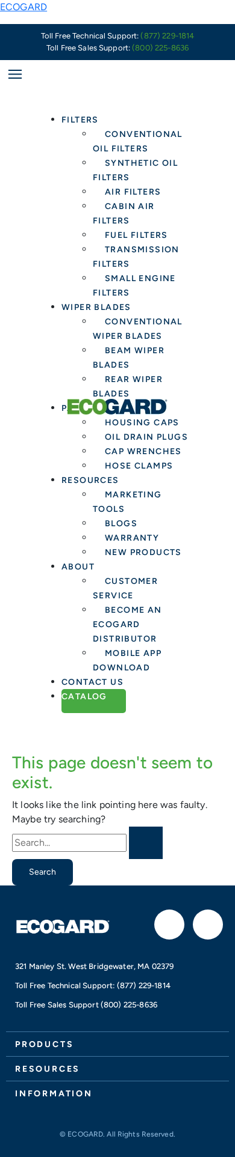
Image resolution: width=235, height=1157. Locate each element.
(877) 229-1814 (167, 35)
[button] (117, 1043)
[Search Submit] (146, 843)
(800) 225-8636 (160, 47)
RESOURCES (47, 1069)
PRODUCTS (44, 1044)
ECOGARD (23, 7)
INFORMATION (54, 1094)
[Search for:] (87, 843)
